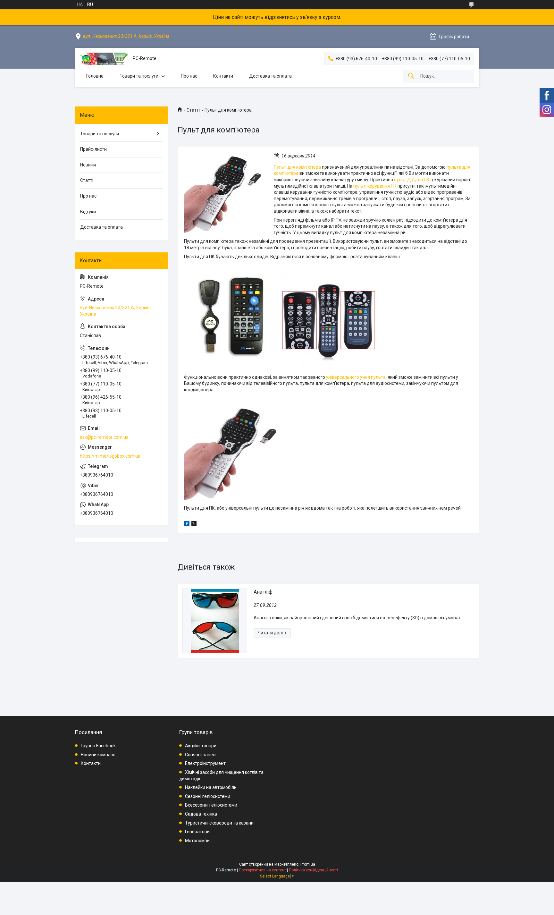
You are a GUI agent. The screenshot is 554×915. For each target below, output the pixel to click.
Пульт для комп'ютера (297, 167)
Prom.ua (307, 864)
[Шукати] (411, 76)
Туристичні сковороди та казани (219, 823)
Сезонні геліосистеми (207, 796)
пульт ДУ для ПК (412, 179)
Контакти (223, 76)
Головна (95, 76)
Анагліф (263, 592)
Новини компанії (98, 754)
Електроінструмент (205, 763)
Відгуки (88, 211)
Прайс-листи (93, 149)
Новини (88, 164)
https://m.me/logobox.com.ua (110, 456)
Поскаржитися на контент (262, 870)
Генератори (197, 831)
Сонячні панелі (200, 754)
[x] (194, 524)
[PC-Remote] (104, 59)
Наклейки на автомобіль (211, 787)
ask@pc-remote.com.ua (104, 437)
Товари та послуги (139, 76)
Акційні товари (200, 745)
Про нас (189, 76)
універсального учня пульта (356, 377)
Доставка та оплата (270, 76)
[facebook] (186, 524)
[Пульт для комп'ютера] (224, 193)
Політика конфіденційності (313, 870)
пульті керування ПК (375, 186)
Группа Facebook (98, 745)
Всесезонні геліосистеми (211, 805)
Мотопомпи (197, 840)
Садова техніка (201, 814)
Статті (193, 110)
